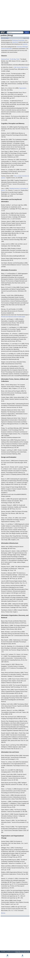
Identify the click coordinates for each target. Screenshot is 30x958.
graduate (25, 44)
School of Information (6, 48)
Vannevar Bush (5, 59)
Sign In (26, 32)
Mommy (3, 913)
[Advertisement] (15, 15)
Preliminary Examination (18, 40)
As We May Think (14, 59)
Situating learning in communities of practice (14, 189)
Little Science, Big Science (21, 67)
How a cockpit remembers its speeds (15, 176)
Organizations (22, 88)
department (15, 42)
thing (2, 38)
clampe (7, 38)
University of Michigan (22, 46)
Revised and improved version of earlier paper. (13, 316)
